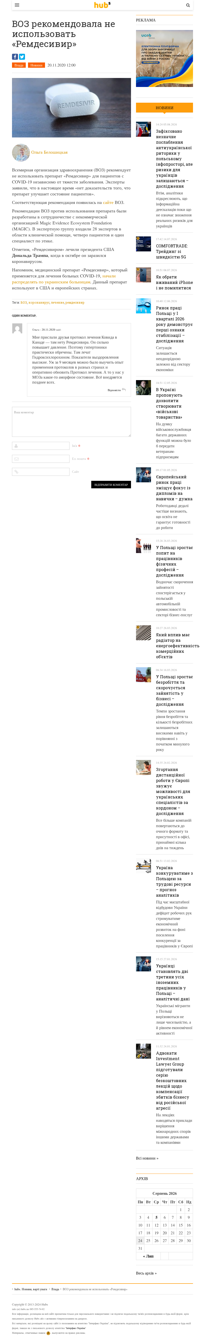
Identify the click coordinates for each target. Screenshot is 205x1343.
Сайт (75, 471)
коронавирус (39, 302)
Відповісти (114, 390)
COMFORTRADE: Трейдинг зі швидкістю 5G (172, 251)
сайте (108, 202)
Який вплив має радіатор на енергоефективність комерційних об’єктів (178, 645)
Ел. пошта (79, 458)
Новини (36, 65)
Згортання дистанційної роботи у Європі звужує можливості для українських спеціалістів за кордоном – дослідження (173, 791)
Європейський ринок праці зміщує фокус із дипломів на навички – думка (174, 487)
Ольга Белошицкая (49, 152)
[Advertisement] (103, 296)
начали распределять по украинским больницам (64, 279)
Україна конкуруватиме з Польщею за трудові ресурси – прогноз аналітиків (174, 881)
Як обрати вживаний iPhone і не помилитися (174, 282)
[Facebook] (15, 57)
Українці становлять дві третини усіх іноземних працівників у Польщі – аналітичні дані (173, 982)
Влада (18, 65)
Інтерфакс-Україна (75, 1328)
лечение (57, 302)
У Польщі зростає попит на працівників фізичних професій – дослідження (174, 561)
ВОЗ (23, 302)
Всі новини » (147, 1158)
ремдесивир (75, 302)
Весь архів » (146, 1273)
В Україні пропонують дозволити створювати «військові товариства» (169, 403)
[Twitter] (22, 57)
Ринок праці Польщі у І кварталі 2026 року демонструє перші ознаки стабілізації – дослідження (174, 324)
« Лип (148, 1256)
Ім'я (74, 445)
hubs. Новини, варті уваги (102, 5)
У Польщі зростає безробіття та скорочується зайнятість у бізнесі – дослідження (174, 690)
